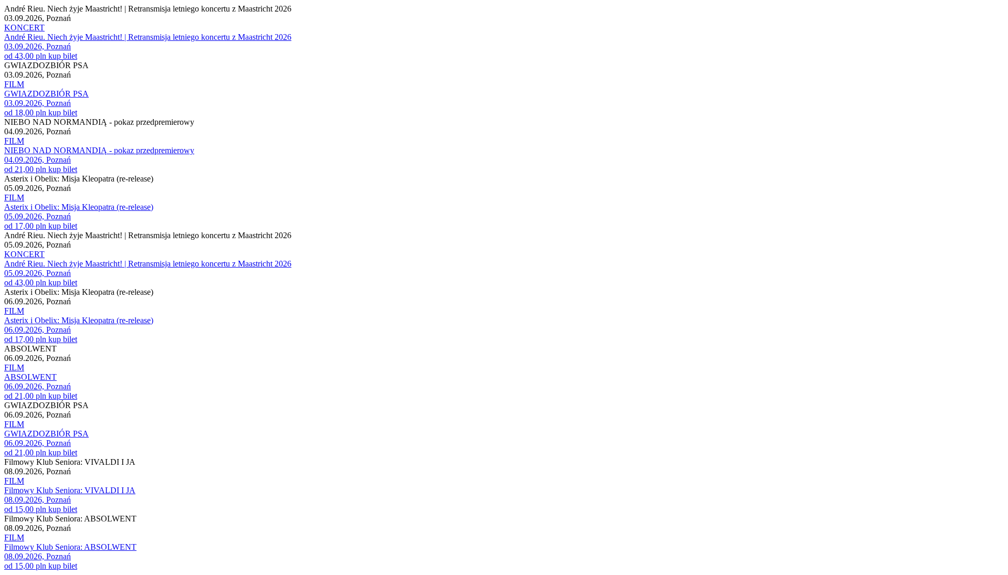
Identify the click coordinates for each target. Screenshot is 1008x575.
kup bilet (62, 55)
